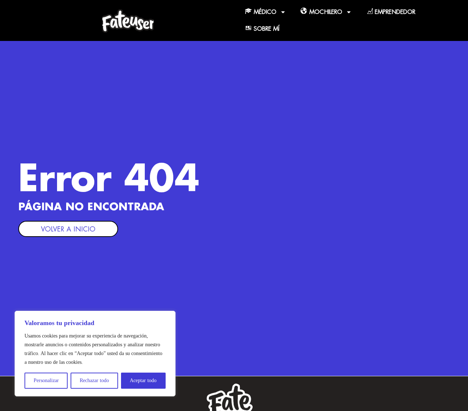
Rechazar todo (94, 380)
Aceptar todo (143, 380)
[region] (95, 353)
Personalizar (46, 380)
